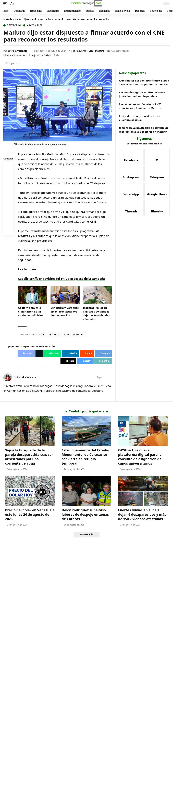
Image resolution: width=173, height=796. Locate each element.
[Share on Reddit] (51, 63)
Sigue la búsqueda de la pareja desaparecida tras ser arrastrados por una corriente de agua (29, 457)
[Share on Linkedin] (44, 63)
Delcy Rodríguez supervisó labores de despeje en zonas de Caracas (85, 514)
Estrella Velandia (17, 50)
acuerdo (82, 50)
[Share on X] (30, 63)
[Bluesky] (157, 208)
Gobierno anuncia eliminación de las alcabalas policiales (30, 311)
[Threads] (131, 208)
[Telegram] (157, 174)
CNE (91, 50)
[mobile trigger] (6, 3)
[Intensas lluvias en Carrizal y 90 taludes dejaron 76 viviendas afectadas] (97, 295)
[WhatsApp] (131, 191)
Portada (7, 19)
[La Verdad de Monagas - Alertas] (86, 3)
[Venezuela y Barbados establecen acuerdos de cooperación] (65, 295)
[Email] (8, 231)
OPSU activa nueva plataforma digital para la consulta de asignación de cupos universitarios (140, 457)
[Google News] (157, 191)
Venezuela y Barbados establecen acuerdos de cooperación (65, 311)
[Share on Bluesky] (8, 223)
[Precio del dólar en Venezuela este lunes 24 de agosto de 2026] (30, 491)
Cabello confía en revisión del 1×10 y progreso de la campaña (61, 279)
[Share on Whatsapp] (37, 63)
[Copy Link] (73, 63)
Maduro (99, 50)
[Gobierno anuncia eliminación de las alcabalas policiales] (32, 295)
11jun (72, 50)
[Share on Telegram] (59, 63)
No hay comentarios (118, 50)
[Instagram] (131, 174)
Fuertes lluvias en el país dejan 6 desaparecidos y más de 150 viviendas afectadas (142, 514)
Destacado (14, 25)
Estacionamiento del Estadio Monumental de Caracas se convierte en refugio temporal (85, 457)
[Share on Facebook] (22, 63)
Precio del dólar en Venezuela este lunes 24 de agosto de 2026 (30, 514)
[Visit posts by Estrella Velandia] (7, 377)
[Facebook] (106, 377)
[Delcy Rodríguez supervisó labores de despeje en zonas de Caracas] (87, 491)
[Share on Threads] (66, 63)
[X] (110, 377)
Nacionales (34, 25)
